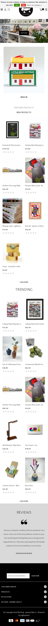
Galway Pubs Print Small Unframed (35, 324)
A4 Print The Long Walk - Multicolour (12, 186)
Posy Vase (29, 486)
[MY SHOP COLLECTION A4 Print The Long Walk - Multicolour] (12, 170)
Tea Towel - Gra (31, 445)
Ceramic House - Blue (11, 486)
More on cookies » (34, 5)
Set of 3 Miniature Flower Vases (12, 364)
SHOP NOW (24, 33)
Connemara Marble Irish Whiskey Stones (35, 364)
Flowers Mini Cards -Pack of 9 (35, 186)
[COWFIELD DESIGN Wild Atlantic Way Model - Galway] (12, 429)
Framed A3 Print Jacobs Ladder (12, 145)
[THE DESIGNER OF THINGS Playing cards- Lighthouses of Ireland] (12, 210)
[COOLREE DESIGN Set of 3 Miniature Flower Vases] (12, 349)
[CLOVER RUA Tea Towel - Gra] (35, 429)
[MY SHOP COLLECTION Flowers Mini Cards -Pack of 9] (35, 170)
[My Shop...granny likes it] (25, 9)
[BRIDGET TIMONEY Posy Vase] (35, 470)
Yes (16, 5)
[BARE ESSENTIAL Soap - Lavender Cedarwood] (12, 251)
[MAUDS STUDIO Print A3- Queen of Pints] (35, 210)
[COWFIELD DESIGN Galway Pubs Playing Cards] (35, 129)
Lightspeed (25, 615)
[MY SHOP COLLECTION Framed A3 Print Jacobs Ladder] (12, 129)
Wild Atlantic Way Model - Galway (12, 445)
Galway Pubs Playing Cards (35, 145)
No (23, 5)
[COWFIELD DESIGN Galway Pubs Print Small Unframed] (35, 308)
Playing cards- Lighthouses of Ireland (12, 226)
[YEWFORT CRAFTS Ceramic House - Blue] (12, 470)
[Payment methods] (10, 620)
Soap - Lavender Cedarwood (12, 266)
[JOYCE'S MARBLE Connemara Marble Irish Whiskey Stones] (35, 349)
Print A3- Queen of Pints (34, 226)
